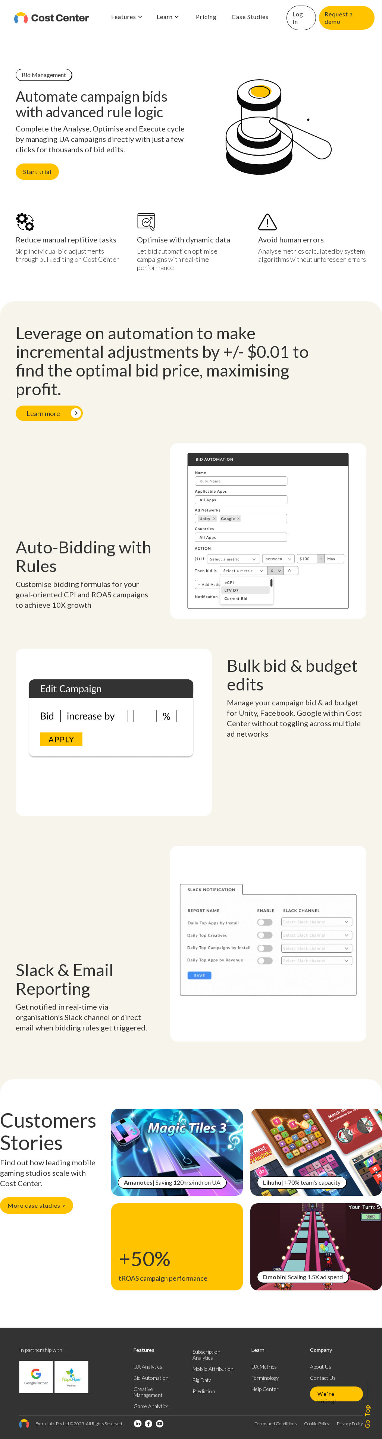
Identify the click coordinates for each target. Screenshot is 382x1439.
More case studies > (36, 1205)
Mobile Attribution (213, 1369)
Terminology (265, 1378)
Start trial (37, 171)
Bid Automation (151, 1378)
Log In (297, 17)
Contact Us (323, 1378)
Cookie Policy (316, 1423)
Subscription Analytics (206, 1355)
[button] (126, 17)
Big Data (202, 1380)
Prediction (203, 1391)
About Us (320, 1366)
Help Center (265, 1389)
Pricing (206, 16)
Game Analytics (151, 1406)
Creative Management (148, 1392)
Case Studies (250, 16)
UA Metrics (264, 1366)
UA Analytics (148, 1366)
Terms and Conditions (276, 1423)
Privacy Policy (350, 1423)
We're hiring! (327, 1396)
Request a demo (339, 17)
